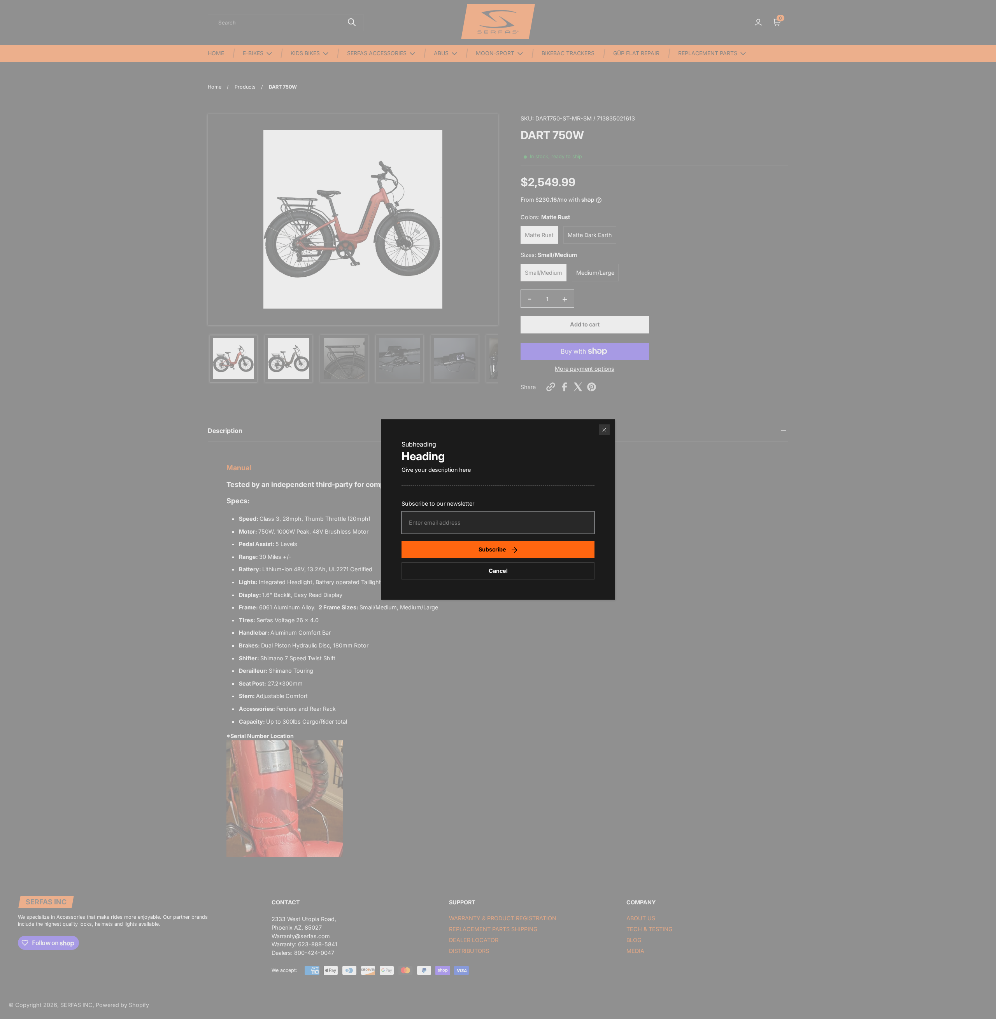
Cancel (498, 570)
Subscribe (492, 549)
